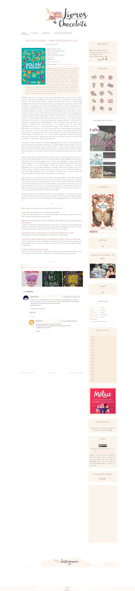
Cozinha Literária (94, 93)
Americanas (73, 64)
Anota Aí (94, 101)
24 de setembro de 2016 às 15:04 (71, 297)
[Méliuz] (103, 413)
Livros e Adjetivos (102, 101)
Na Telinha (102, 85)
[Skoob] (100, 60)
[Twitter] (98, 60)
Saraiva (59, 64)
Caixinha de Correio (94, 78)
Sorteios (110, 78)
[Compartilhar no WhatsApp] (55, 261)
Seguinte (68, 267)
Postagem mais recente (28, 373)
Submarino (65, 64)
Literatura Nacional (44, 267)
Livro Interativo (55, 267)
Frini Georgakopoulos (30, 267)
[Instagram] (106, 60)
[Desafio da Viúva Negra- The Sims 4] (103, 277)
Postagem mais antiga (75, 373)
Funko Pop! (110, 109)
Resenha (62, 267)
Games (94, 85)
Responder (32, 312)
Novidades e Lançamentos (102, 93)
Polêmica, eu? (110, 93)
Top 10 (102, 109)
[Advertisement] (103, 514)
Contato (25, 34)
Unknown (39, 321)
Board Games (110, 85)
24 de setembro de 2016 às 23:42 (69, 321)
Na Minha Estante (110, 101)
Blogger (70, 590)
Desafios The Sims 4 (94, 109)
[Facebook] (103, 60)
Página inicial (52, 373)
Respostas (32, 316)
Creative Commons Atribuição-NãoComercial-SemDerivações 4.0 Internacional (103, 451)
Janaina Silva (34, 297)
